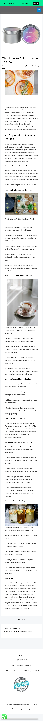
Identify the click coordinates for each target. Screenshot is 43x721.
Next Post (21, 620)
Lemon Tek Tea (10, 144)
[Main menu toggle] (39, 10)
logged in (16, 631)
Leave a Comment (8, 66)
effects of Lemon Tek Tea (25, 447)
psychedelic (9, 113)
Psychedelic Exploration (24, 66)
